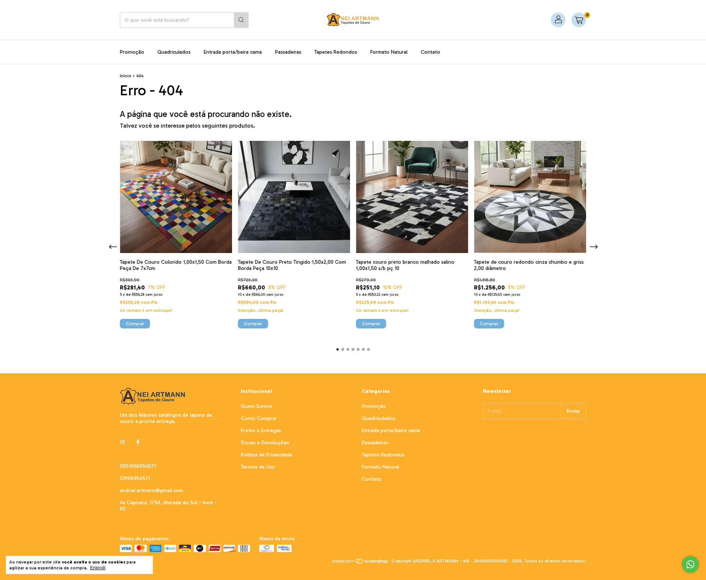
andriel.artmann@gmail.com (151, 490)
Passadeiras (288, 52)
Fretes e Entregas (261, 430)
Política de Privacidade (266, 455)
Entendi (98, 567)
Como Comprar (259, 418)
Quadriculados (173, 52)
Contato (430, 52)
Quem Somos (256, 406)
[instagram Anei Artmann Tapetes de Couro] (122, 442)
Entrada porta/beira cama (233, 52)
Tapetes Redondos (335, 52)
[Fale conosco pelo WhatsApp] (690, 564)
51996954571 (135, 478)
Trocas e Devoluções (265, 443)
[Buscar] (241, 20)
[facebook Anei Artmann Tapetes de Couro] (137, 442)
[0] (578, 20)
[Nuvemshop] (360, 562)
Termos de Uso (258, 467)
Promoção (132, 52)
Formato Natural (388, 52)
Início (125, 75)
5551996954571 (138, 466)
